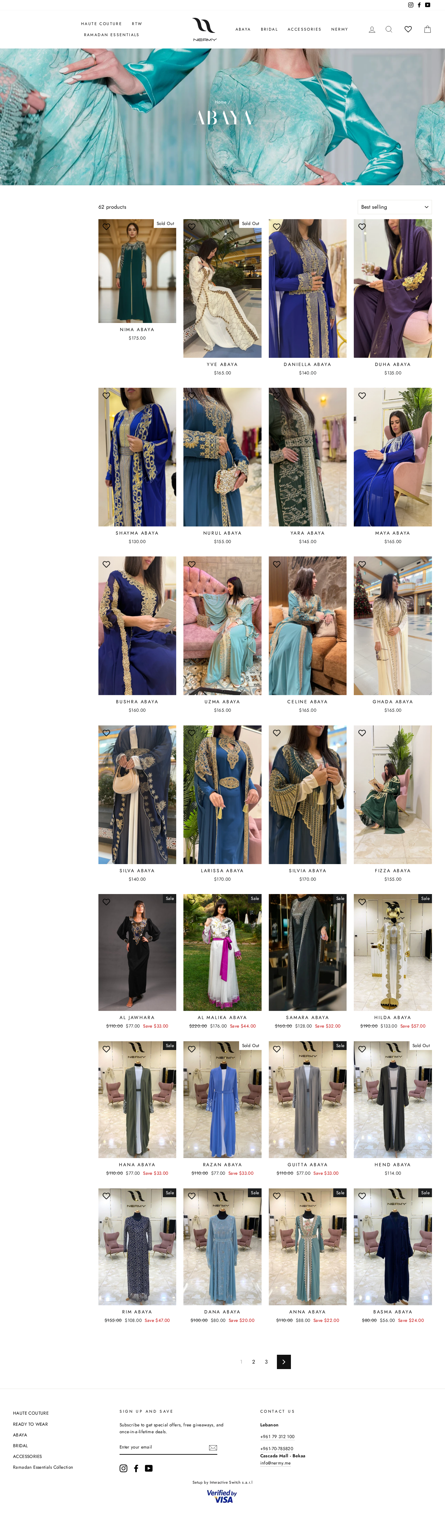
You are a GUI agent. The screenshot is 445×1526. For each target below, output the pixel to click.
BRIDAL (269, 29)
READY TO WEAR (30, 1424)
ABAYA (243, 29)
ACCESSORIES (305, 29)
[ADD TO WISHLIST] (106, 227)
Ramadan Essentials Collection (43, 1467)
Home (221, 102)
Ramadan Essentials (112, 35)
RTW (137, 24)
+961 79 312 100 (277, 1436)
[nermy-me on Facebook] (136, 1468)
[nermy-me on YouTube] (149, 1468)
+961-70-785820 (277, 1448)
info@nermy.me (275, 1463)
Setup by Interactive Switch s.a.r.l (222, 1482)
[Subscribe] (213, 1447)
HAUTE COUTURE (101, 24)
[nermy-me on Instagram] (123, 1468)
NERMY (339, 29)
